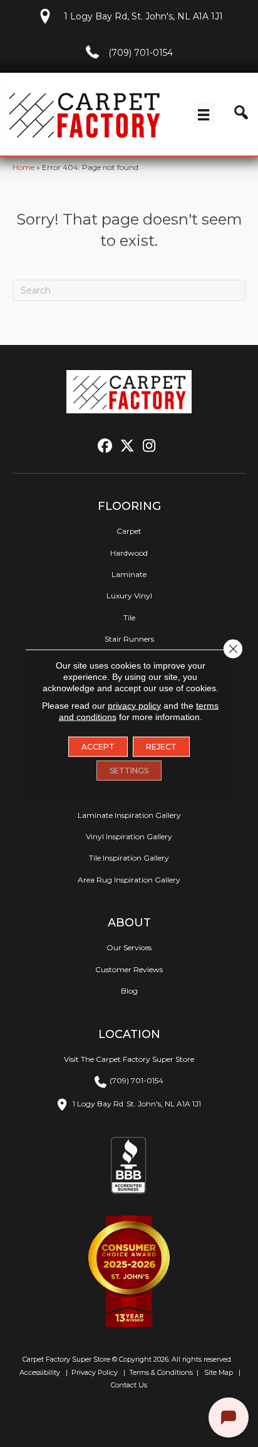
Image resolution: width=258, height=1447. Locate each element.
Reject (161, 746)
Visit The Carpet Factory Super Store (129, 1059)
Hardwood (129, 553)
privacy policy (134, 705)
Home (23, 167)
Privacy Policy (94, 1372)
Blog (129, 990)
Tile (129, 617)
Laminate (129, 574)
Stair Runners (129, 639)
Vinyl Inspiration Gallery (129, 836)
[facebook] (105, 446)
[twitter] (127, 446)
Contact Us (129, 1385)
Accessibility (39, 1372)
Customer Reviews (129, 969)
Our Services (129, 947)
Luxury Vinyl (129, 595)
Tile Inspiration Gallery (129, 857)
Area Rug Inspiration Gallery (129, 879)
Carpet (129, 531)
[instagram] (149, 446)
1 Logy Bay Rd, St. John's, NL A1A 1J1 (143, 16)
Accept (98, 746)
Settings (129, 770)
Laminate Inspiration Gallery (129, 815)
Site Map (219, 1372)
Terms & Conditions (161, 1372)
